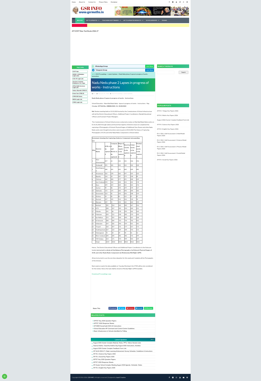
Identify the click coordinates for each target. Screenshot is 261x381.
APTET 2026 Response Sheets (104, 323)
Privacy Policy (103, 2)
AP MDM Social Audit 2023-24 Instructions (107, 326)
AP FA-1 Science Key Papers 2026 (104, 354)
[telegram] (172, 2)
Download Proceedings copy (101, 274)
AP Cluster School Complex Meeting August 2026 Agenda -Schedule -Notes (117, 365)
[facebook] (169, 2)
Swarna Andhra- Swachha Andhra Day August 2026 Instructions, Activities (117, 345)
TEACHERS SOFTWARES (110, 20)
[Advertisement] (130, 48)
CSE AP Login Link (78, 79)
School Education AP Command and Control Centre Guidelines (114, 328)
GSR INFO (91, 377)
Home (74, 2)
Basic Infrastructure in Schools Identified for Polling (110, 331)
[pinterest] (187, 2)
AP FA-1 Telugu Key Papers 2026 (167, 111)
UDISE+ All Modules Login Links (78, 75)
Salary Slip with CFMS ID (80, 90)
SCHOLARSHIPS (151, 20)
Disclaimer (114, 2)
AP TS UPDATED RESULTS (132, 20)
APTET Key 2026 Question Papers (105, 321)
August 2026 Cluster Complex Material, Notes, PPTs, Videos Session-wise (117, 343)
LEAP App (76, 71)
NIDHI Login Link (77, 99)
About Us (82, 2)
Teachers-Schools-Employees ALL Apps (79, 82)
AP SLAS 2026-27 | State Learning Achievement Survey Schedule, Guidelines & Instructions (122, 351)
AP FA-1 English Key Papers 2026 (104, 368)
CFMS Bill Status (77, 96)
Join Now (149, 66)
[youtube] (176, 2)
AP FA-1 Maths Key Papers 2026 (167, 115)
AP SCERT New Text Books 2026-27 (85, 31)
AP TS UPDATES (91, 20)
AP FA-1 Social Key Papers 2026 (103, 356)
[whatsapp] (183, 2)
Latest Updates (112, 74)
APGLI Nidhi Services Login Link (79, 86)
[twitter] (179, 2)
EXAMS (164, 20)
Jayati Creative (121, 377)
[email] (183, 377)
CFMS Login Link (77, 102)
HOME (80, 20)
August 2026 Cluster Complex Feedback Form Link (109, 348)
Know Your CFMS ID (78, 93)
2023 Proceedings (100, 74)
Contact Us (92, 2)
